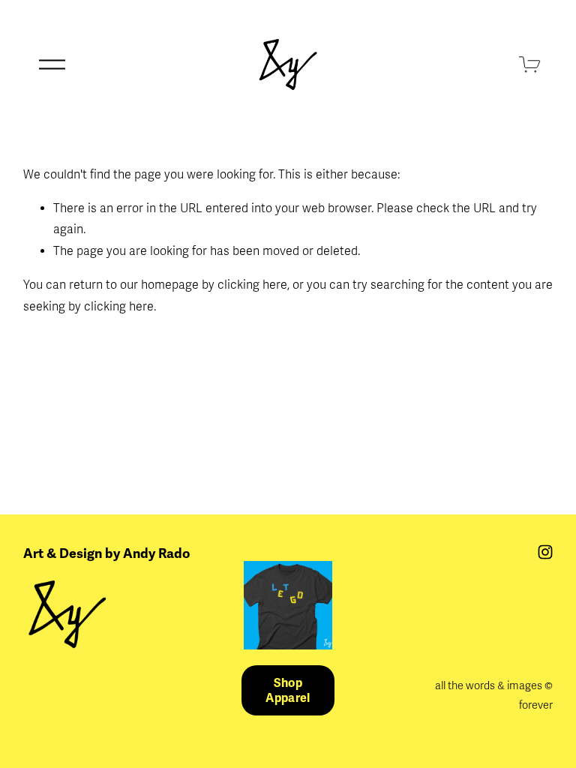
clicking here (252, 285)
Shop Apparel (288, 691)
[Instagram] (545, 552)
